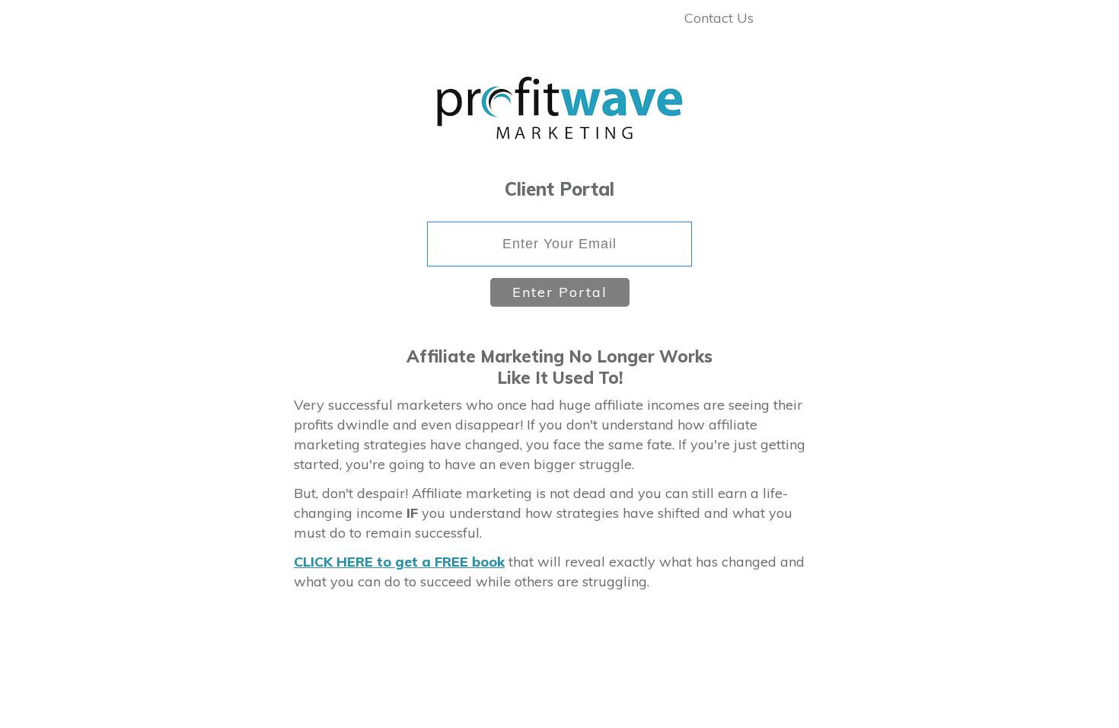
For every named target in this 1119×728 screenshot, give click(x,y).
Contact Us (719, 18)
